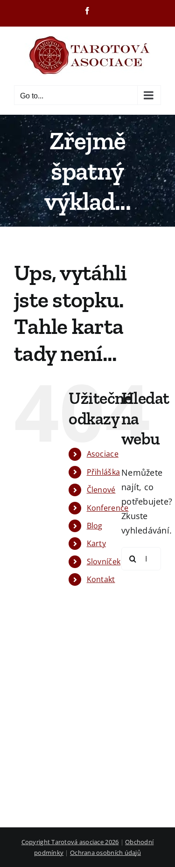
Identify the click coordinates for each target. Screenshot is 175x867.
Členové (101, 490)
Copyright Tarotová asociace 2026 (70, 842)
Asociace (103, 454)
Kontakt (101, 579)
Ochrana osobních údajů (105, 852)
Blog (95, 525)
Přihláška (103, 472)
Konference (108, 508)
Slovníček (103, 561)
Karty (96, 543)
